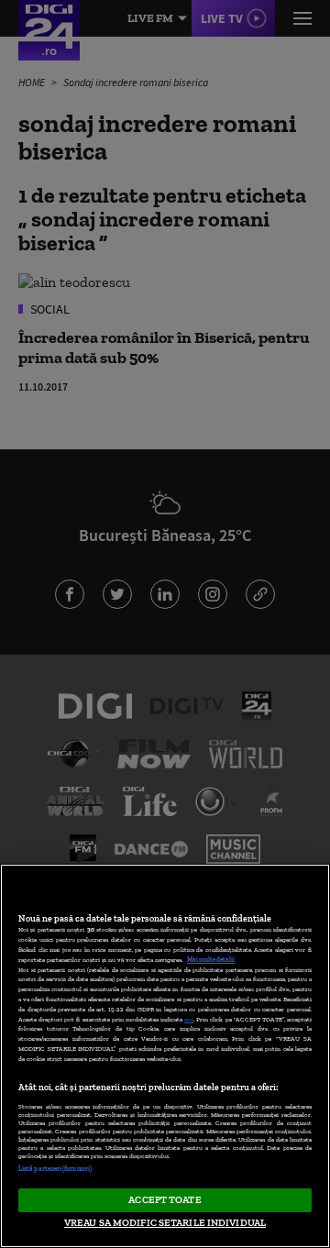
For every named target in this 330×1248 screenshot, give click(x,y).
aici (188, 1019)
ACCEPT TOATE (164, 1199)
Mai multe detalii (211, 959)
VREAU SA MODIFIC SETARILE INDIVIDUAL (165, 1222)
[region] (165, 1056)
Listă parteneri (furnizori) (55, 1169)
